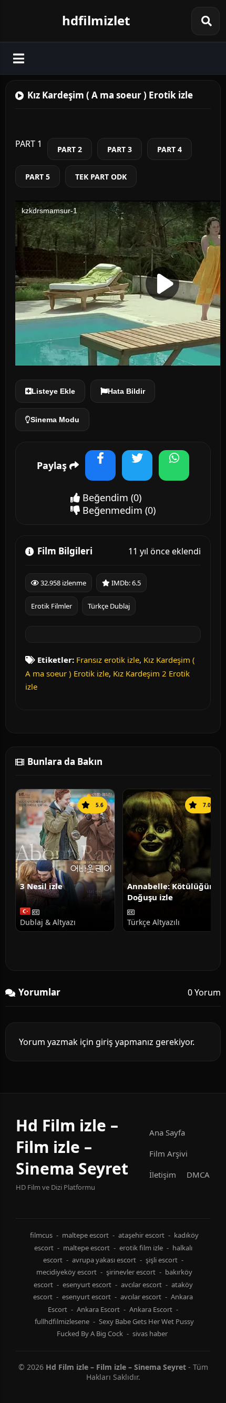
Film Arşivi (168, 1153)
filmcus (41, 1235)
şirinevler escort (131, 1272)
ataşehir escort (141, 1235)
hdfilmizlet (96, 20)
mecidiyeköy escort (66, 1272)
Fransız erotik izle (107, 659)
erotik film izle (141, 1247)
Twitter (137, 472)
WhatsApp (174, 472)
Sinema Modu (54, 419)
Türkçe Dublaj (109, 606)
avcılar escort (141, 1284)
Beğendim (104, 497)
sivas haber (150, 1333)
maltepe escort (85, 1235)
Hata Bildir (126, 391)
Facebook (100, 472)
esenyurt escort (87, 1284)
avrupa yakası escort (104, 1260)
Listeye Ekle (53, 391)
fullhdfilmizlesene (62, 1321)
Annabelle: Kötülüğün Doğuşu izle (170, 891)
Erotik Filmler (51, 606)
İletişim (162, 1174)
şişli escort (162, 1260)
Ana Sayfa (167, 1132)
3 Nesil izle (41, 886)
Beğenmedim (111, 510)
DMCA (198, 1174)
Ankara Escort (98, 1309)
